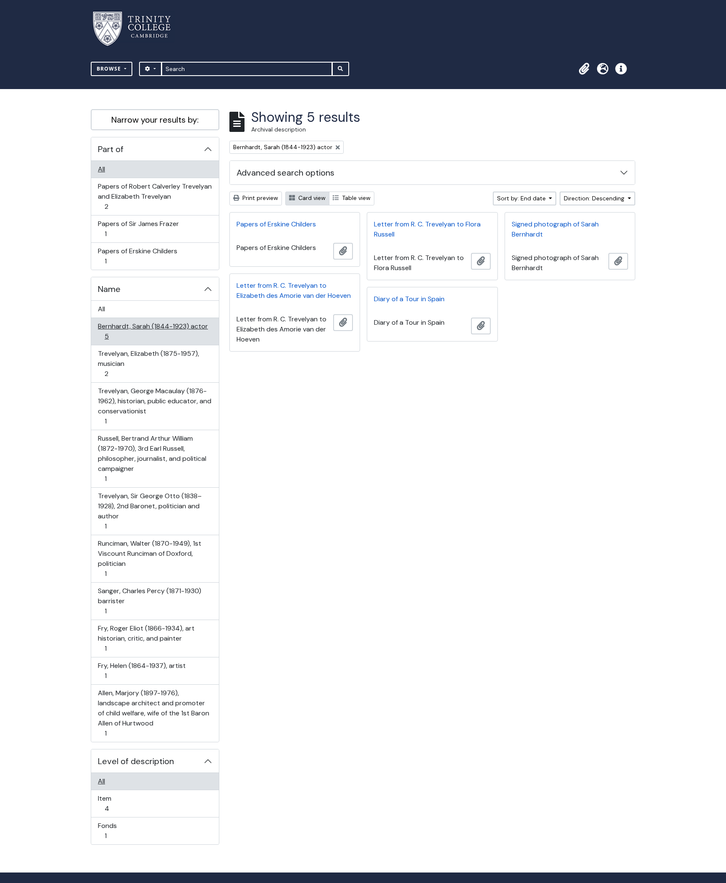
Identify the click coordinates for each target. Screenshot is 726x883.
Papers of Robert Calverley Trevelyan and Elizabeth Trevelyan (154, 196)
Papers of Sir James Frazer (138, 228)
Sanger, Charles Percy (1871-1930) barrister (149, 600)
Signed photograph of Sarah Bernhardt (555, 229)
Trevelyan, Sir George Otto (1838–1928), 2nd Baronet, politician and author (149, 511)
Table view (355, 198)
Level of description (136, 761)
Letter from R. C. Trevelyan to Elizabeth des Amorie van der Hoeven (294, 290)
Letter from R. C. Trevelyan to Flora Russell (427, 229)
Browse (110, 68)
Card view (311, 198)
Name (109, 289)
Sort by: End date (522, 198)
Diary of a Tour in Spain (409, 298)
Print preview (259, 198)
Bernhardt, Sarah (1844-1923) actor (152, 331)
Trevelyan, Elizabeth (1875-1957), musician (148, 363)
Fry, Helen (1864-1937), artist (141, 670)
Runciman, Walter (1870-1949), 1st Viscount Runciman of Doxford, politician (149, 558)
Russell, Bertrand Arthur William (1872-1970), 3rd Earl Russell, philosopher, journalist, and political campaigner (151, 458)
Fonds (111, 830)
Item (112, 803)
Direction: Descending (595, 198)
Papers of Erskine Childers (137, 255)
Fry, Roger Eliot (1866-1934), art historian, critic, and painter (146, 638)
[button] (584, 69)
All (101, 169)
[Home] (136, 29)
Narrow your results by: (155, 119)
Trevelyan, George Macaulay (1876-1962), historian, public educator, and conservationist (154, 406)
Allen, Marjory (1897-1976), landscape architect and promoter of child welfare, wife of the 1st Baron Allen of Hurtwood (153, 713)
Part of (111, 149)
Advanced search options (285, 172)
